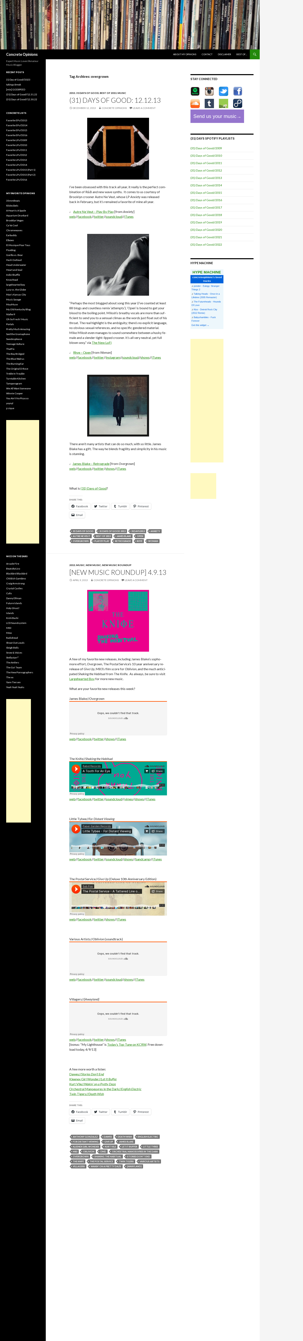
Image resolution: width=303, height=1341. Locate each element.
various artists (150, 1161)
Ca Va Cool (12, 225)
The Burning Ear (15, 363)
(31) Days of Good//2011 (206, 163)
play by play (101, 541)
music (121, 93)
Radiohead (12, 637)
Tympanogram (14, 383)
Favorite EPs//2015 (16, 130)
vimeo (128, 799)
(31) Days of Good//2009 (206, 148)
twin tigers (126, 1161)
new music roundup (116, 565)
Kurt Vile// (92, 1084)
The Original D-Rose (17, 368)
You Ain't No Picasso (17, 398)
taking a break (13, 84)
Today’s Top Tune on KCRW (126, 1044)
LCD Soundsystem (16, 622)
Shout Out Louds (15, 642)
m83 (75, 1151)
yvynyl (9, 403)
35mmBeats (13, 200)
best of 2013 (108, 93)
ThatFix (10, 348)
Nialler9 (10, 314)
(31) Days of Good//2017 (206, 207)
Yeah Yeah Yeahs (15, 687)
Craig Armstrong (15, 583)
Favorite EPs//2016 (16, 135)
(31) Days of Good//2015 (206, 192)
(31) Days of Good (94, 488)
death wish (125, 1136)
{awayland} (134, 1166)
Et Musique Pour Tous (18, 245)
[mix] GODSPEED (15, 89)
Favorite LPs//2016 (16, 179)
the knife (78, 1161)
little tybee (150, 1146)
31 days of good (87, 93)
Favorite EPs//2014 (16, 125)
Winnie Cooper (14, 393)
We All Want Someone (18, 388)
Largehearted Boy (82, 679)
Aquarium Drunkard (17, 215)
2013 (72, 93)
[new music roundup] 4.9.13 (117, 572)
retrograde (123, 541)
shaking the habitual (107, 1156)
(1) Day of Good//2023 (18, 79)
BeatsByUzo (13, 568)
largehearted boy (15, 284)
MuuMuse (12, 304)
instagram (113, 357)
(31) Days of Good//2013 (206, 178)
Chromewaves (14, 230)
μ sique (10, 408)
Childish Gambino (16, 578)
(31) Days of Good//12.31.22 (21, 94)
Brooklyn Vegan (14, 220)
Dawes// (86, 1074)
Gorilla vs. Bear (14, 255)
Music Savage (13, 299)
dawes (108, 1136)
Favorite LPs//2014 (16, 164)
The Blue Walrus (15, 358)
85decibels (12, 205)
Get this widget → (200, 325)
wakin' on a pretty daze (106, 1166)
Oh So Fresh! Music (17, 319)
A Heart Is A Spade (16, 210)
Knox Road (12, 279)
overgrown (81, 541)
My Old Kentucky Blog (18, 309)
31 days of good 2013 (112, 531)
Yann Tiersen (13, 682)
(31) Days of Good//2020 (206, 229)
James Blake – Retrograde (91, 464)
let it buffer (129, 1146)
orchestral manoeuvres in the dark (135, 1151)
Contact (207, 54)
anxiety (155, 531)
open (140, 536)
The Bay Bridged (15, 353)
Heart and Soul (14, 269)
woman (153, 541)
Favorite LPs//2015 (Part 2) (20, 174)
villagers (79, 1166)
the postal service (101, 1161)
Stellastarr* (12, 657)
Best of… (241, 54)
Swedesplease (14, 339)
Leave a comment (144, 108)
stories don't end (138, 1156)
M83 (8, 627)
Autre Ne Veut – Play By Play (93, 212)
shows (145, 357)
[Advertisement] (206, 400)
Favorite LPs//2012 (16, 154)
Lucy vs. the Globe (16, 289)
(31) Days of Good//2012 (206, 170)
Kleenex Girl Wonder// (93, 1079)
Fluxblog (10, 250)
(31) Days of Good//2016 (206, 200)
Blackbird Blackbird (16, 573)
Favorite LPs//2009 (16, 140)
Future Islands (14, 603)
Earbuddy (11, 235)
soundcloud (114, 216)
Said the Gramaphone (18, 334)
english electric (148, 1136)
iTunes (129, 216)
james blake (123, 536)
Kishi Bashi (12, 618)
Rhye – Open (82, 352)
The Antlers (12, 662)
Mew (9, 632)
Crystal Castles (14, 588)
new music (93, 565)
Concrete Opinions (22, 54)
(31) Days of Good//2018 (206, 215)
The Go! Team (14, 667)
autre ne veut (81, 536)
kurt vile (110, 1146)
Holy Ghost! (13, 608)
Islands (10, 613)
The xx (9, 677)
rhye (139, 541)
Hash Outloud (14, 259)
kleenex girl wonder (86, 1146)
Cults (9, 593)
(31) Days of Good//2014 (206, 185)
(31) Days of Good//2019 (206, 222)
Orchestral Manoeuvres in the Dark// (105, 1089)
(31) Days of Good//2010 (206, 155)
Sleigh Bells (12, 647)
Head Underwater (16, 264)
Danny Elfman (13, 598)
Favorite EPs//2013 (16, 120)
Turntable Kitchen (16, 378)
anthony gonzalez (85, 1136)
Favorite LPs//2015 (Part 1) (20, 169)
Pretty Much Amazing (18, 329)
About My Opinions (184, 54)
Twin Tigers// (86, 1094)
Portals (10, 324)
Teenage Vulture (15, 343)
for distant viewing (86, 1141)
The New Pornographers (19, 672)
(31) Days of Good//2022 (206, 244)
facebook (85, 216)
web (72, 216)
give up (108, 1141)
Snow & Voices (14, 652)
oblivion (88, 1151)
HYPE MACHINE (207, 272)
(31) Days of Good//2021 (206, 237)
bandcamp (142, 859)
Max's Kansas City (16, 294)
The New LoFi (102, 342)
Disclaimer (224, 54)
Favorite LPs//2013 (16, 159)
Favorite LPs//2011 (16, 150)
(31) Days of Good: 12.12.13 (115, 100)
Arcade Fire (12, 563)
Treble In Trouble (15, 373)
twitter (99, 216)
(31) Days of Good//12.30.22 (21, 99)
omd (103, 1151)
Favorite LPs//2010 (16, 145)
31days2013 (138, 531)
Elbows (10, 240)
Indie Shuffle (13, 274)
